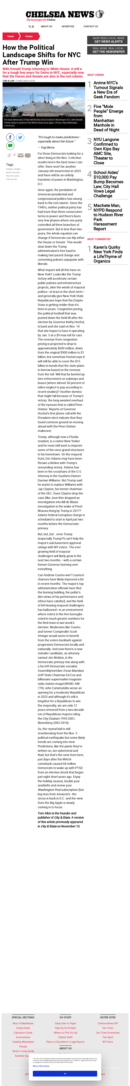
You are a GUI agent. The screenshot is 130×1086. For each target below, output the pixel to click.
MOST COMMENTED (98, 239)
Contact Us (91, 26)
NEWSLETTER (100, 4)
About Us (46, 26)
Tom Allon (8, 80)
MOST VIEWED (95, 74)
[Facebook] (10, 137)
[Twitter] (20, 137)
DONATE (119, 4)
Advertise (68, 26)
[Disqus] (44, 875)
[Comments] (10, 146)
